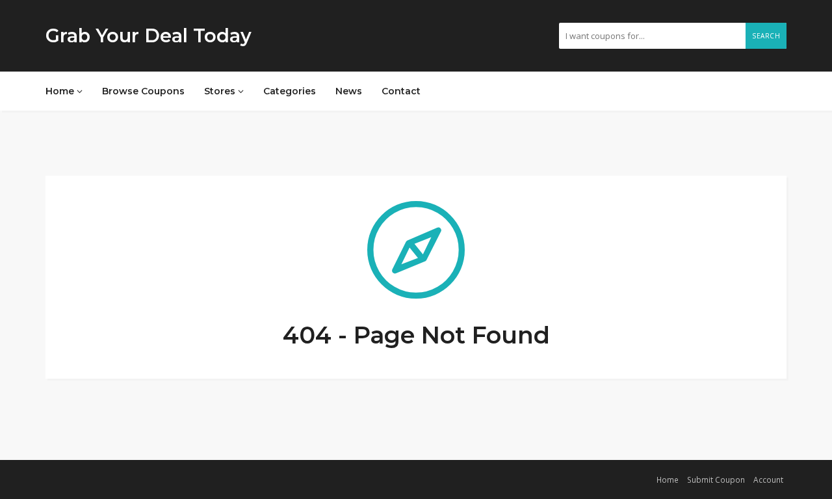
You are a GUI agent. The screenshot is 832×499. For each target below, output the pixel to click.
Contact (401, 91)
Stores (221, 91)
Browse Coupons (143, 91)
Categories (289, 91)
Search (766, 35)
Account (768, 479)
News (348, 91)
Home (61, 91)
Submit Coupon (716, 479)
